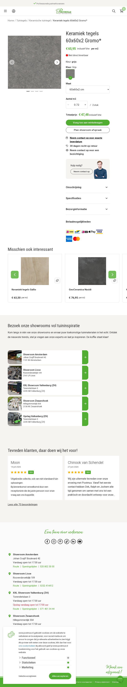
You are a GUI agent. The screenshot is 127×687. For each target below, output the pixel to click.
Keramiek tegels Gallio (24, 289)
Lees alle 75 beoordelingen (22, 504)
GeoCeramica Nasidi (80, 289)
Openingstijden (29, 566)
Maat (68, 83)
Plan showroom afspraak (88, 130)
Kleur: (71, 67)
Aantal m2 (71, 99)
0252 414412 (46, 585)
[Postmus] (63, 11)
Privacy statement (102, 682)
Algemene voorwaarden (82, 682)
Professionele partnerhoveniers (48, 3)
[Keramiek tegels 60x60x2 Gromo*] (70, 73)
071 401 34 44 (47, 608)
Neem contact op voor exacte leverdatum (86, 140)
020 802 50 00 (47, 566)
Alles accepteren (60, 676)
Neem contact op (82, 171)
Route (16, 566)
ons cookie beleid (27, 646)
